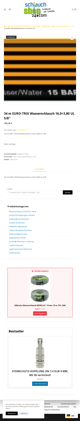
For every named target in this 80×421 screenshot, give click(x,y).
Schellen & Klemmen (17, 223)
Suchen (10, 189)
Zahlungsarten (63, 407)
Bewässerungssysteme (18, 226)
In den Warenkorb (40, 384)
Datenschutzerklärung (51, 410)
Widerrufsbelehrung (68, 404)
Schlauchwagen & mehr (18, 234)
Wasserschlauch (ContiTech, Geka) (22, 211)
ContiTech (14, 159)
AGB (74, 407)
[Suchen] (72, 9)
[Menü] (5, 9)
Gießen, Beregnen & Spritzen (20, 230)
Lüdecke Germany (16, 245)
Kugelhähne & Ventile (17, 238)
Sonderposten (14, 253)
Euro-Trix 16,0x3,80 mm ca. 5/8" (24, 157)
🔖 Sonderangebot (40, 271)
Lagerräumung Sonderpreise (20, 249)
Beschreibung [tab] (40, 169)
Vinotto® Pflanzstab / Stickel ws (21, 241)
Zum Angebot (40, 313)
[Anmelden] (10, 9)
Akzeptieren (12, 413)
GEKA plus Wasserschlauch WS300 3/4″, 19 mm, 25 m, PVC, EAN (40, 305)
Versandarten (48, 407)
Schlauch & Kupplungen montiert (22, 215)
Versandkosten (22, 130)
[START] (5, 26)
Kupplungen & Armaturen (19, 219)
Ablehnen (24, 413)
